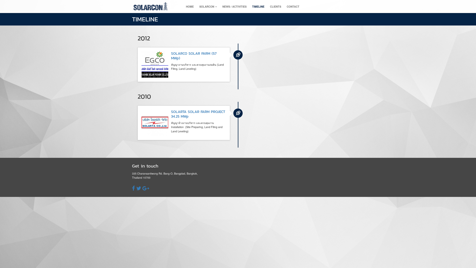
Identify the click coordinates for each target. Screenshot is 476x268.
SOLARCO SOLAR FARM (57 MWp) (194, 56)
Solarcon (207, 6)
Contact (293, 6)
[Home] (152, 6)
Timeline (258, 6)
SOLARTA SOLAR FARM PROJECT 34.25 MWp (198, 114)
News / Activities (234, 6)
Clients (275, 6)
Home (190, 6)
